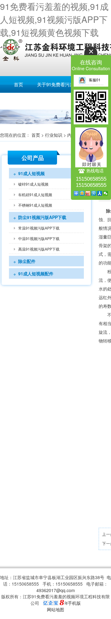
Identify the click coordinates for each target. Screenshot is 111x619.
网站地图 (55, 609)
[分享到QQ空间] (82, 193)
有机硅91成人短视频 (35, 194)
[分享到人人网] (99, 193)
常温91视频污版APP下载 (39, 227)
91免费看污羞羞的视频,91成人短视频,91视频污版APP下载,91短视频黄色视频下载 (54, 19)
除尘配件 (26, 261)
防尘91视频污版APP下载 (42, 217)
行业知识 (53, 135)
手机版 (74, 603)
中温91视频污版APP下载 (39, 238)
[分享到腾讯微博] (94, 193)
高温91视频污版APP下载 (39, 248)
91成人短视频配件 (35, 273)
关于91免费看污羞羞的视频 (65, 84)
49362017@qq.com (55, 590)
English (18, 101)
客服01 (95, 79)
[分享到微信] (105, 193)
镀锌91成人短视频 (33, 184)
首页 (18, 84)
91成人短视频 (31, 173)
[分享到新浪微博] (88, 193)
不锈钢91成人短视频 (35, 205)
